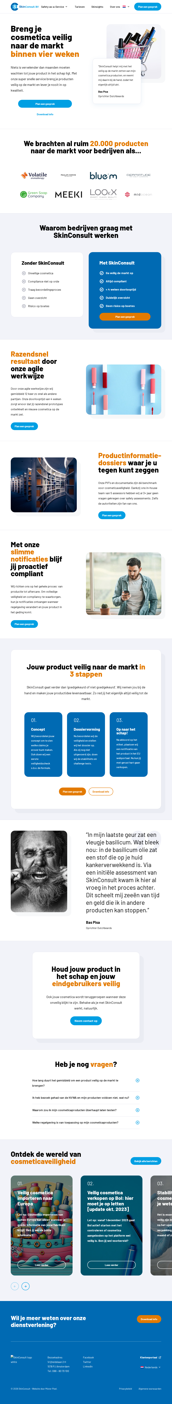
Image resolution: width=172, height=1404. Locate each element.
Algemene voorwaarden (150, 1388)
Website (36, 1388)
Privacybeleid (125, 1388)
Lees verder (41, 1264)
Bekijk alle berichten (145, 1161)
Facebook (88, 1357)
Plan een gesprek (147, 6)
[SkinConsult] (25, 7)
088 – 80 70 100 (60, 1370)
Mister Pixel (51, 1388)
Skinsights (97, 6)
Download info (45, 114)
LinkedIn (88, 1366)
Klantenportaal (148, 1357)
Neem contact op (86, 1021)
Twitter (87, 1361)
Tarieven (80, 6)
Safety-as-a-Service (52, 6)
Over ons (115, 6)
